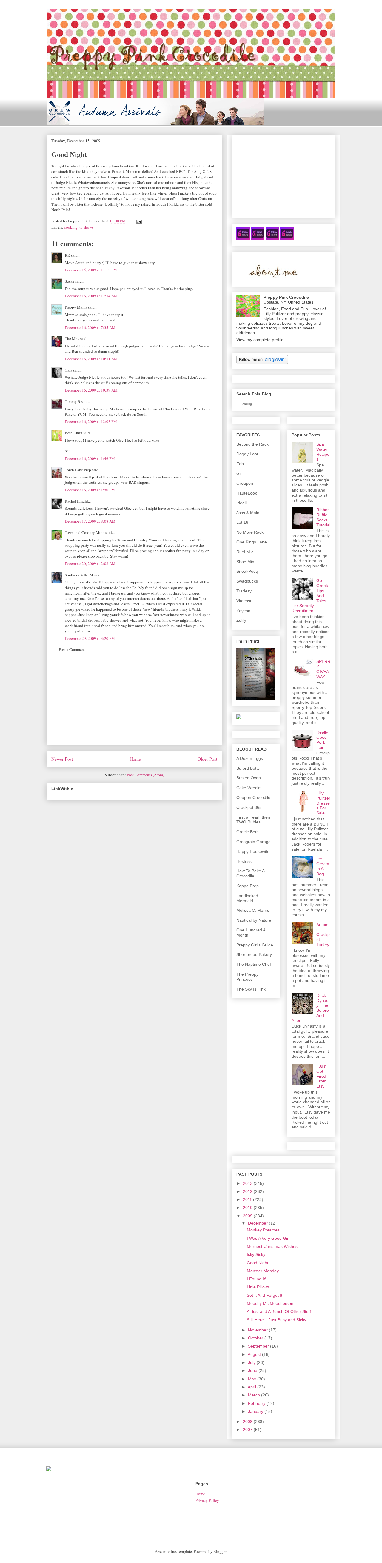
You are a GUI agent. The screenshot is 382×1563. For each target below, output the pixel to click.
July (251, 1362)
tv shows (86, 227)
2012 (247, 1191)
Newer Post (62, 759)
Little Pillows (258, 1287)
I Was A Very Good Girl (268, 1238)
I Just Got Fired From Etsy (321, 1076)
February (256, 1403)
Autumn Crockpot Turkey (323, 934)
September (258, 1346)
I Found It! (256, 1278)
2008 (247, 1421)
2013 (247, 1183)
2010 (247, 1207)
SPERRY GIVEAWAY (323, 669)
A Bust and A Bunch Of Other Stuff (279, 1311)
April (252, 1387)
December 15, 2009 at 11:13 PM (91, 269)
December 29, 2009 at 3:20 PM (90, 638)
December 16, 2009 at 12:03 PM (91, 421)
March (254, 1395)
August (254, 1354)
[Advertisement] (134, 703)
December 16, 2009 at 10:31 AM (91, 358)
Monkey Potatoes (263, 1230)
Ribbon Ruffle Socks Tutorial (323, 517)
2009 (247, 1216)
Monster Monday (263, 1270)
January (255, 1411)
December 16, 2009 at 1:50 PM (90, 489)
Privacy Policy (207, 1500)
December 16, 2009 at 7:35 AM (90, 327)
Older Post (207, 759)
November (258, 1330)
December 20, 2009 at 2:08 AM (90, 563)
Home (135, 759)
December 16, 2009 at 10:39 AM (91, 390)
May (252, 1378)
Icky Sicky (256, 1254)
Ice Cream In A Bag (322, 866)
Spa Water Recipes (322, 451)
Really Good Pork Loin (322, 739)
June (252, 1370)
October (255, 1338)
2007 (247, 1429)
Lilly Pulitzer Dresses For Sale (323, 803)
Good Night (257, 1262)
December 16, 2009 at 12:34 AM (91, 295)
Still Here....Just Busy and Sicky (276, 1319)
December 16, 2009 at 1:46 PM (90, 458)
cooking (71, 227)
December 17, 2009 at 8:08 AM (90, 521)
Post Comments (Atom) (145, 774)
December (258, 1223)
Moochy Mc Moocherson (270, 1303)
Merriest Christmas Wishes (272, 1246)
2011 (247, 1199)
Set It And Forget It (264, 1295)
